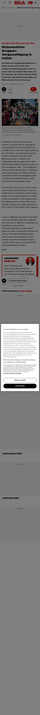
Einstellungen (20, 380)
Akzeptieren (20, 386)
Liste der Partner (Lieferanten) (12, 373)
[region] (20, 357)
